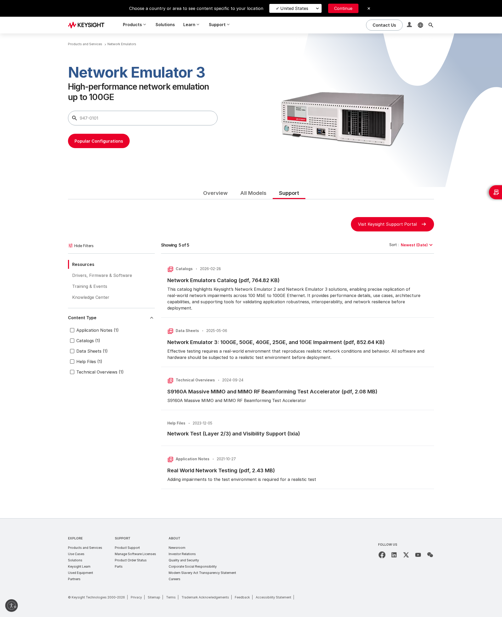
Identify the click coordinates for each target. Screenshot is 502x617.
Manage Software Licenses (135, 554)
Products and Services (85, 548)
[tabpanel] (251, 358)
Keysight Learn (79, 566)
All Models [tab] (253, 193)
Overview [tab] (215, 193)
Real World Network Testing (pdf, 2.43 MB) (221, 470)
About (174, 538)
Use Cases (76, 554)
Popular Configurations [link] (99, 141)
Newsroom (177, 548)
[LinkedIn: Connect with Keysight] (394, 555)
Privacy (136, 597)
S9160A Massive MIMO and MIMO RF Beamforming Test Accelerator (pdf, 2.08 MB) (272, 391)
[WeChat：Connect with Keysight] (430, 555)
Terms (171, 597)
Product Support (127, 548)
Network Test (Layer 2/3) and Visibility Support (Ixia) (233, 433)
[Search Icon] (431, 25)
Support (122, 538)
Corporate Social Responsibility (193, 566)
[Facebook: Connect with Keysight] (382, 555)
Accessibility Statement (273, 597)
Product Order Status (131, 560)
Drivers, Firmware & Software (102, 275)
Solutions (165, 24)
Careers (174, 579)
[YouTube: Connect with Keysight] (418, 555)
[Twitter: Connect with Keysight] (406, 555)
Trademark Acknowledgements (205, 597)
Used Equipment (80, 573)
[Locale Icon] (420, 25)
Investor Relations (182, 554)
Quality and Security (184, 560)
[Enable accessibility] (11, 605)
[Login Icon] (410, 25)
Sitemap (154, 597)
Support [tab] (289, 193)
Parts (119, 566)
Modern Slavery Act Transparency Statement (202, 573)
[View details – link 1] (88, 25)
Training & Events (89, 286)
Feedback (242, 597)
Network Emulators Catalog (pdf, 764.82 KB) (223, 280)
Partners (74, 579)
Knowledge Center (90, 297)
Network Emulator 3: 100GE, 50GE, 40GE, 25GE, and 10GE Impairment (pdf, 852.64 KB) (276, 342)
